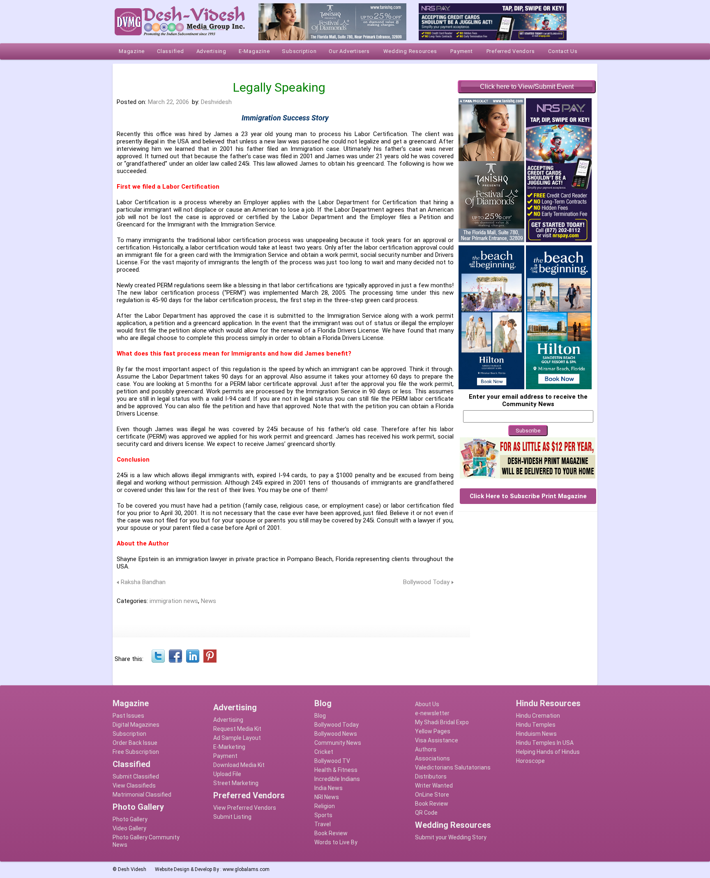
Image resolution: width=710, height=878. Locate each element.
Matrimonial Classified (142, 794)
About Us (427, 704)
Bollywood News (335, 733)
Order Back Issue (135, 742)
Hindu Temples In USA (545, 742)
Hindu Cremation (538, 715)
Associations (432, 758)
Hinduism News (536, 733)
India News (328, 788)
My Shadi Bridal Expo (442, 722)
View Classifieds (134, 785)
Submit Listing (232, 816)
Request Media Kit (237, 729)
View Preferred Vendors (244, 807)
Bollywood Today (426, 582)
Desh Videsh (132, 869)
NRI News (326, 797)
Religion (324, 806)
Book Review (331, 833)
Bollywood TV (332, 761)
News (208, 601)
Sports (323, 815)
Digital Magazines (136, 724)
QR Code (426, 812)
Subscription (129, 733)
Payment (225, 756)
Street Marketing (235, 783)
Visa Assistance (436, 740)
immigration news (174, 601)
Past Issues (128, 715)
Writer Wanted (434, 785)
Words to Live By (335, 842)
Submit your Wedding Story (450, 837)
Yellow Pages (432, 731)
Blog (320, 715)
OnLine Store (432, 794)
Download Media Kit (239, 765)
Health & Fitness (335, 770)
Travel (322, 824)
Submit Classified (136, 776)
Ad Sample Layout (237, 738)
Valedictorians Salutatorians (453, 767)
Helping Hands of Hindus (548, 752)
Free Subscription (136, 752)
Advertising (228, 719)
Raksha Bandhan (143, 582)
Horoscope (530, 761)
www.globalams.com (246, 869)
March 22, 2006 (168, 102)
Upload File (227, 774)
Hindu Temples (536, 724)
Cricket (323, 752)
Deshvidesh (216, 102)
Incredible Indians (337, 779)
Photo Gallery (130, 819)
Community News (337, 742)
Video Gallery (129, 828)
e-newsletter (432, 713)
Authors (425, 749)
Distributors (431, 776)
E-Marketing (229, 747)
